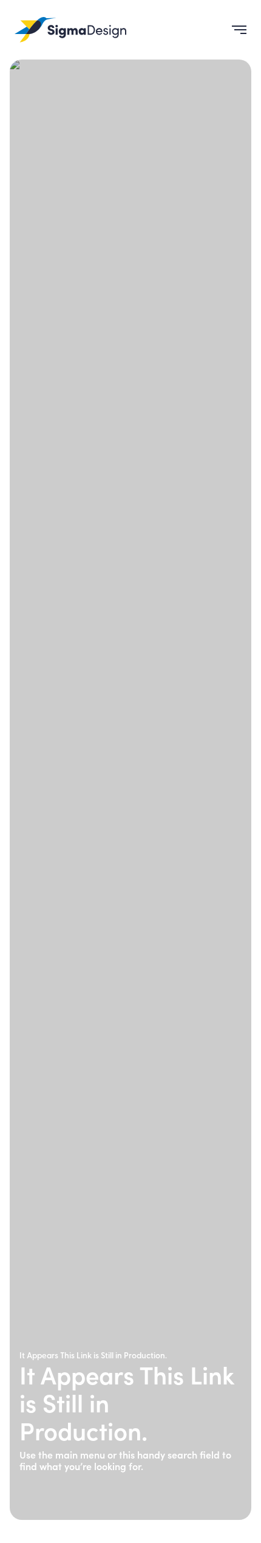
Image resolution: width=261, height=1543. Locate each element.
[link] (70, 30)
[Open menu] (234, 30)
